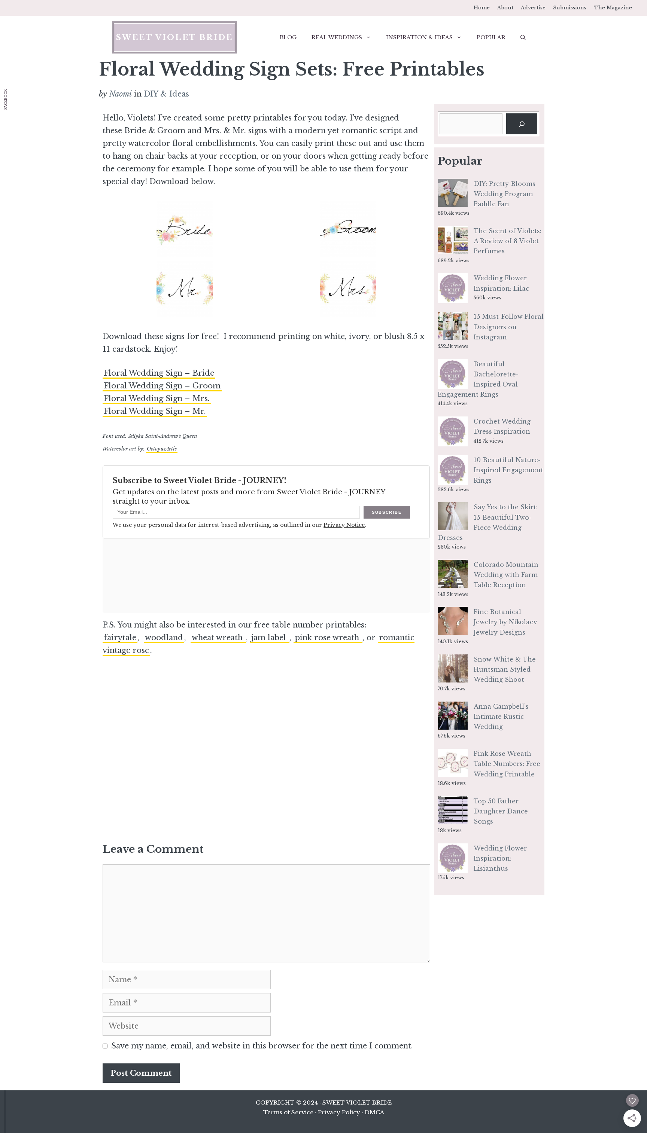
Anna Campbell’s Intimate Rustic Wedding (501, 716)
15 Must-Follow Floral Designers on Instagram (509, 326)
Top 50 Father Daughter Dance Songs (501, 811)
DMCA (374, 1112)
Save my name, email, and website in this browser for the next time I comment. (262, 1045)
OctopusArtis (162, 449)
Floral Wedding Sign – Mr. (155, 411)
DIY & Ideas (166, 93)
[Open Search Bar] (523, 37)
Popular (491, 37)
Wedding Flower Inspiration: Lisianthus (500, 858)
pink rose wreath (328, 637)
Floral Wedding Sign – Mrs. (157, 398)
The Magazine (613, 7)
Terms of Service (288, 1112)
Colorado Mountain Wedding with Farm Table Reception (506, 575)
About (505, 7)
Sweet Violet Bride (174, 37)
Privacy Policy (339, 1112)
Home (482, 7)
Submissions (569, 7)
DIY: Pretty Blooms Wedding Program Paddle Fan (504, 194)
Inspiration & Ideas (419, 37)
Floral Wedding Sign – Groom (162, 385)
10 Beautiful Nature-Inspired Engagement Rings (508, 470)
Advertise (533, 7)
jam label (269, 637)
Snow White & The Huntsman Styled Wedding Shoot (505, 669)
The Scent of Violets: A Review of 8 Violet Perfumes (507, 241)
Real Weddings (337, 37)
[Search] (521, 123)
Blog (288, 37)
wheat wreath (218, 637)
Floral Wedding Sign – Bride (159, 373)
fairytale (120, 637)
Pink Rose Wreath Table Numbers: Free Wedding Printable (507, 764)
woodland (164, 637)
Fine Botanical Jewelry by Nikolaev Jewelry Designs (505, 622)
